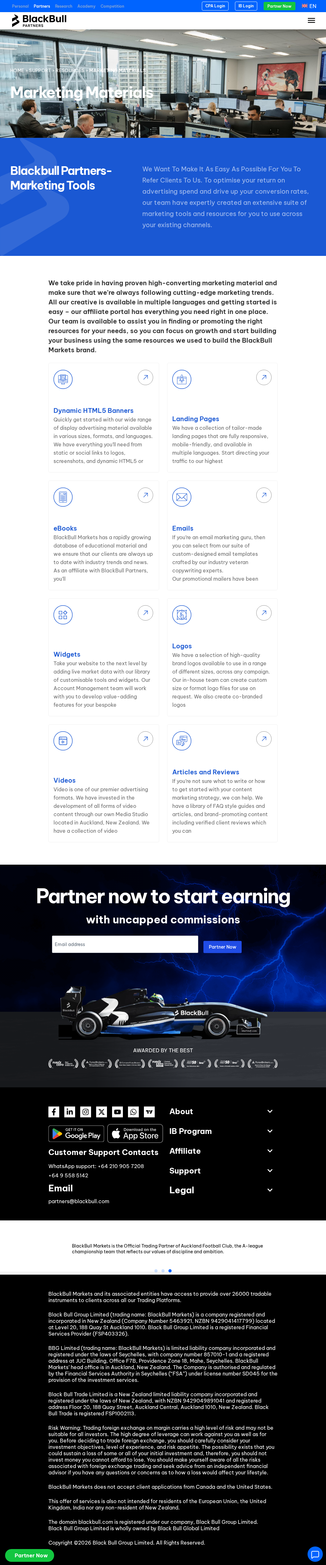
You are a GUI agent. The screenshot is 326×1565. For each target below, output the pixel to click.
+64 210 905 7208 (121, 1166)
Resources (70, 70)
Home (17, 70)
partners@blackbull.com (78, 1201)
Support (40, 70)
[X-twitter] (101, 1112)
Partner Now (222, 947)
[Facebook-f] (53, 1112)
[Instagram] (85, 1112)
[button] (156, 1270)
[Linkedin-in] (69, 1112)
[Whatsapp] (133, 1112)
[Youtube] (117, 1112)
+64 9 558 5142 (68, 1175)
